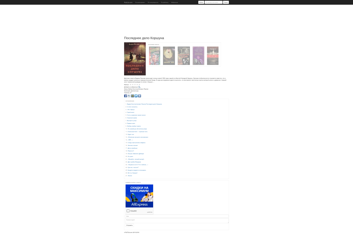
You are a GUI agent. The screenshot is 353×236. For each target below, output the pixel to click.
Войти (201, 2)
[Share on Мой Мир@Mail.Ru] (132, 95)
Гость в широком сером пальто (136, 115)
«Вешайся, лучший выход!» (136, 159)
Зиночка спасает (133, 145)
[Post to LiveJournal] (129, 95)
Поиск (226, 2)
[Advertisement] (176, 19)
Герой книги (130, 112)
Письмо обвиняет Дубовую (136, 153)
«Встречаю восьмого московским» (138, 137)
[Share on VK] (139, 95)
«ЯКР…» (130, 140)
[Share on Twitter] (136, 95)
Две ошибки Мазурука (134, 162)
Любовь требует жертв (134, 126)
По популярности (153, 2)
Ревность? (131, 151)
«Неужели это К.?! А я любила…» (138, 164)
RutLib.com (128, 2)
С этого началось (132, 107)
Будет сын (131, 134)
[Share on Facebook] (125, 95)
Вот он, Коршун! (132, 173)
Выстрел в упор (131, 120)
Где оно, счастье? (133, 167)
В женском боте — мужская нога (137, 131)
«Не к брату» (131, 109)
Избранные (174, 2)
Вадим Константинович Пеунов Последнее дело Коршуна (144, 104)
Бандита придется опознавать (137, 170)
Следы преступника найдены (136, 142)
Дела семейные (132, 148)
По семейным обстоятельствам (137, 129)
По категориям (139, 2)
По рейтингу (164, 2)
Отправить (129, 225)
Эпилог (130, 175)
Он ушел (130, 156)
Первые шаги (131, 123)
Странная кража (132, 118)
